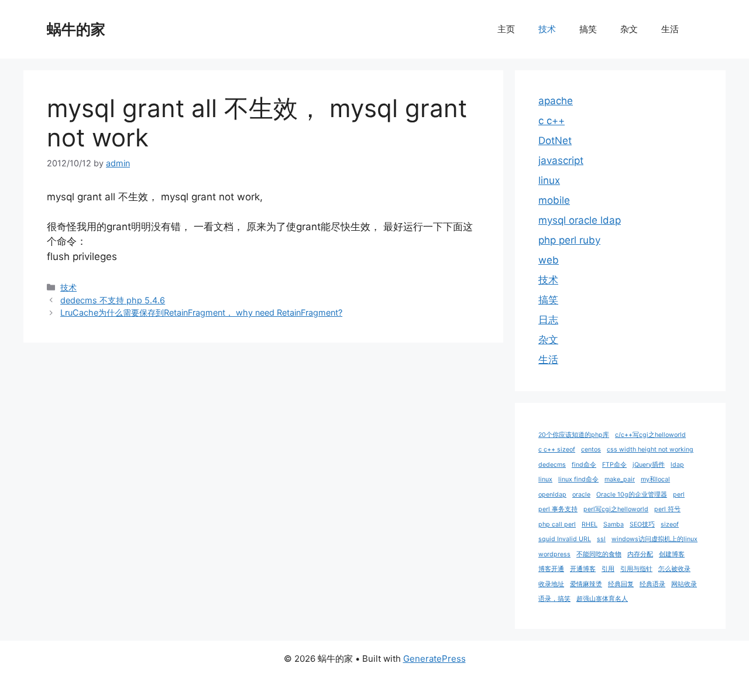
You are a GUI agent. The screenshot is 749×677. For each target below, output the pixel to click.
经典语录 (652, 584)
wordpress (554, 554)
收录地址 (551, 584)
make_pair (619, 479)
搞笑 (588, 29)
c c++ (551, 120)
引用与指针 (636, 569)
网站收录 (684, 584)
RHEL (589, 524)
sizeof (670, 524)
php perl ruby (569, 240)
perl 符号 (667, 509)
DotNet (555, 140)
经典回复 (621, 584)
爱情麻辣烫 (586, 584)
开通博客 (583, 569)
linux (549, 180)
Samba (613, 524)
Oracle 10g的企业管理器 (631, 494)
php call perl (557, 524)
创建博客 (672, 554)
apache (555, 101)
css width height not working (650, 449)
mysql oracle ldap (579, 220)
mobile (554, 200)
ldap (677, 465)
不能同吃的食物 (598, 554)
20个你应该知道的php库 (573, 435)
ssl (601, 539)
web (548, 260)
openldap (552, 494)
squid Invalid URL (564, 539)
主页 (506, 29)
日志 (548, 320)
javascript (560, 160)
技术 (547, 29)
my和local (655, 479)
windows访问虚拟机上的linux (654, 539)
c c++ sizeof (556, 449)
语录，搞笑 (554, 599)
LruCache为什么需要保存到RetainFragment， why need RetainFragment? (201, 312)
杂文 (629, 29)
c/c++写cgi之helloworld (650, 435)
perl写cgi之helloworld (615, 509)
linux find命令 (578, 479)
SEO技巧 (642, 524)
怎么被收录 (674, 569)
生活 (670, 29)
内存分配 (640, 554)
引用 (608, 569)
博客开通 (551, 569)
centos (591, 449)
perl (679, 494)
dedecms (552, 465)
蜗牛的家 (76, 29)
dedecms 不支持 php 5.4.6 (112, 300)
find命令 (584, 465)
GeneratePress (434, 658)
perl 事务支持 (558, 509)
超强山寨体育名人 (602, 599)
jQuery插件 (649, 465)
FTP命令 (614, 465)
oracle (581, 494)
